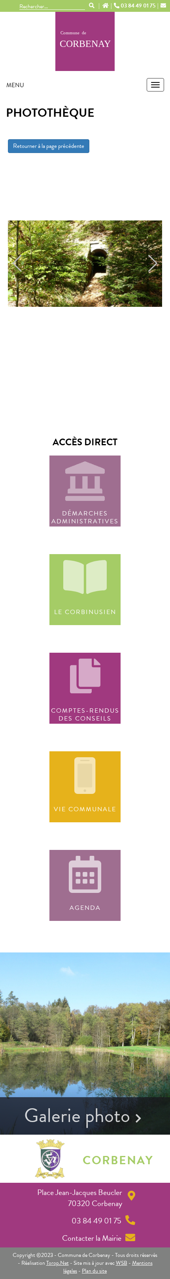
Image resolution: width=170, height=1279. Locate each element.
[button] (17, 263)
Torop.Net (57, 1263)
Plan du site (94, 1271)
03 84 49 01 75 (138, 6)
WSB (121, 1263)
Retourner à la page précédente (48, 146)
